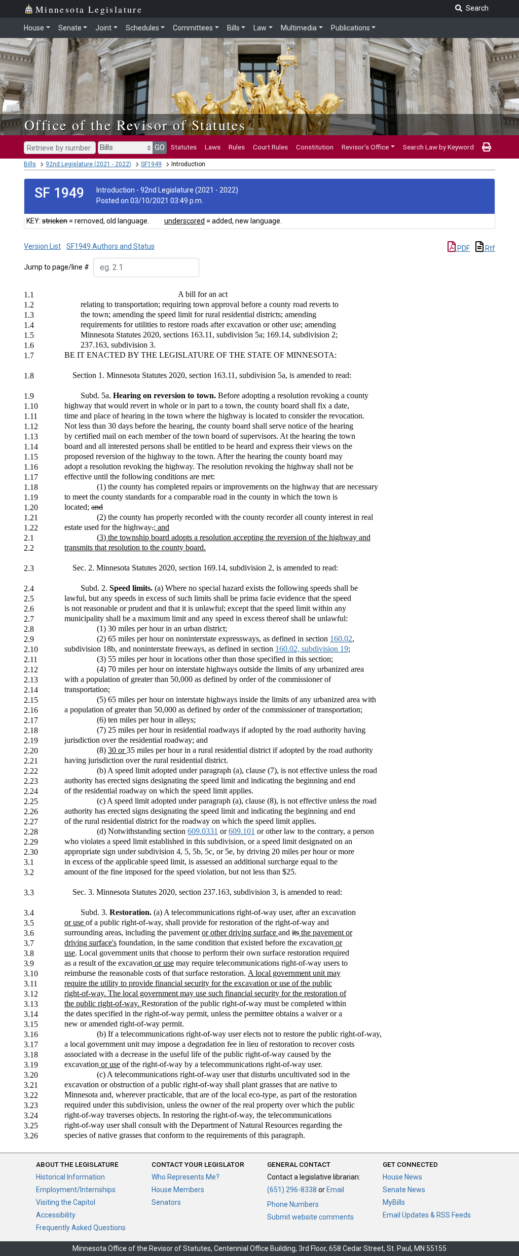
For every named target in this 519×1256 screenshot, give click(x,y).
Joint (103, 28)
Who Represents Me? (185, 1177)
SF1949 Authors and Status (110, 246)
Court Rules (270, 147)
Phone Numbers (293, 1204)
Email (335, 1190)
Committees (193, 28)
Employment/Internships (76, 1190)
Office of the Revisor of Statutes (135, 124)
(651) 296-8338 (292, 1190)
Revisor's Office (365, 147)
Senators (166, 1202)
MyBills (394, 1202)
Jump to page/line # (56, 267)
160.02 (341, 638)
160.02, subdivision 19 (311, 648)
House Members (178, 1190)
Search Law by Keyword (438, 147)
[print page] (486, 147)
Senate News (404, 1190)
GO (160, 147)
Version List (42, 246)
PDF (463, 248)
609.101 (242, 831)
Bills (233, 28)
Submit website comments (310, 1217)
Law (260, 28)
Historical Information (70, 1177)
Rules (237, 147)
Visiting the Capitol (65, 1202)
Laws (212, 147)
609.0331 (203, 831)
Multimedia (299, 28)
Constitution (314, 147)
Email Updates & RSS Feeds (427, 1215)
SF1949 (151, 164)
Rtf (489, 248)
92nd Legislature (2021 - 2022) (88, 164)
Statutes (184, 147)
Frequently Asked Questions (81, 1228)
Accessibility (56, 1215)
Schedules (142, 28)
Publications (350, 28)
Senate (70, 28)
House (34, 28)
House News (402, 1177)
